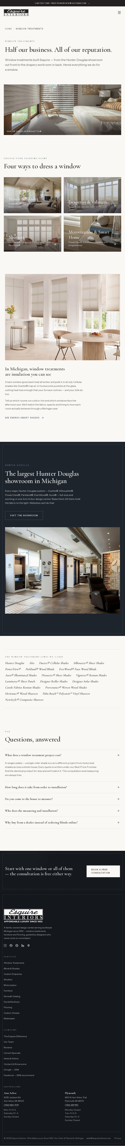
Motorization (10, 985)
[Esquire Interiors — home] (16, 12)
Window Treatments (14, 963)
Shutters (8, 979)
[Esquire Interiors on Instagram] (5, 945)
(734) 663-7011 (11, 1105)
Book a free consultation (100, 871)
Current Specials (12, 1053)
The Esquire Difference (15, 1036)
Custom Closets (11, 1013)
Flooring (8, 1007)
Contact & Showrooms (15, 1064)
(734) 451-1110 (71, 1105)
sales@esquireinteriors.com (98, 1138)
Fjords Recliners (12, 1001)
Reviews (8, 1047)
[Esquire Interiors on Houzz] (22, 945)
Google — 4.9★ (11, 1069)
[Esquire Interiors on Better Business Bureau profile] (28, 945)
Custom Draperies (13, 974)
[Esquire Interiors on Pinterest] (16, 945)
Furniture (8, 990)
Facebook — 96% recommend (19, 1075)
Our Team (9, 1041)
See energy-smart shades (22, 417)
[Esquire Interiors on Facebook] (11, 945)
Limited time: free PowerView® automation (62, 3)
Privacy (117, 1138)
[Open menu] (119, 12)
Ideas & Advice (11, 1058)
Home (8, 28)
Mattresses (9, 1018)
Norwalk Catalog (12, 996)
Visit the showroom (24, 515)
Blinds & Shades (12, 968)
